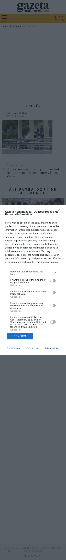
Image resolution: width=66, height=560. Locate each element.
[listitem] (33, 272)
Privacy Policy (52, 348)
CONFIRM (20, 336)
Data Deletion (14, 348)
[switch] (53, 280)
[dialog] (33, 280)
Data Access (33, 348)
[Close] (59, 212)
